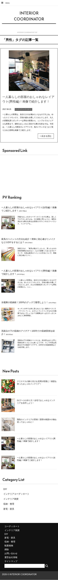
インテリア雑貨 (10, 499)
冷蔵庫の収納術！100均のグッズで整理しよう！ (24, 302)
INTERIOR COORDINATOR (29, 16)
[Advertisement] (20, 176)
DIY (5, 489)
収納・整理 (8, 504)
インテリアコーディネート (16, 494)
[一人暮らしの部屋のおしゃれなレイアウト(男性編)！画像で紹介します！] (29, 95)
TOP (27, 32)
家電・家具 (8, 509)
